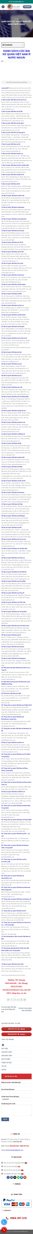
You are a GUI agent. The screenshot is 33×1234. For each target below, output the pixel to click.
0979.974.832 (16, 986)
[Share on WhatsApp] (8, 999)
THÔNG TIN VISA (6, 1063)
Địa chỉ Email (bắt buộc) (7, 1089)
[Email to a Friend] (18, 999)
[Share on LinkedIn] (24, 999)
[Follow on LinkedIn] (21, 1177)
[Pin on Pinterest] (21, 999)
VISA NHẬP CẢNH (6, 1055)
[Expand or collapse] (22, 44)
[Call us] (18, 1177)
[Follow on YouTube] (24, 1177)
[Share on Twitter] (14, 999)
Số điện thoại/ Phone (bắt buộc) (10, 1096)
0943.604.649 (10, 983)
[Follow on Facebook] (8, 1177)
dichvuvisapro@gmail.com (14, 1150)
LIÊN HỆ (3, 1070)
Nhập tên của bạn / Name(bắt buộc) (11, 1082)
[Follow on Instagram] (11, 1177)
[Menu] (3, 6)
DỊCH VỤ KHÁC (5, 1059)
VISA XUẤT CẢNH (6, 1052)
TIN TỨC (17, 19)
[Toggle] (31, 1052)
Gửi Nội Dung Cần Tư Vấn (8, 1104)
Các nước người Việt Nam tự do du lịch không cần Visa (8, 1009)
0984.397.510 (24, 1146)
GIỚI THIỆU (4, 1048)
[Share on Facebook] (11, 999)
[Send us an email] (14, 1177)
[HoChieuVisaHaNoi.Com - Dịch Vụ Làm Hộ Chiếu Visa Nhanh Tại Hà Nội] (13, 7)
